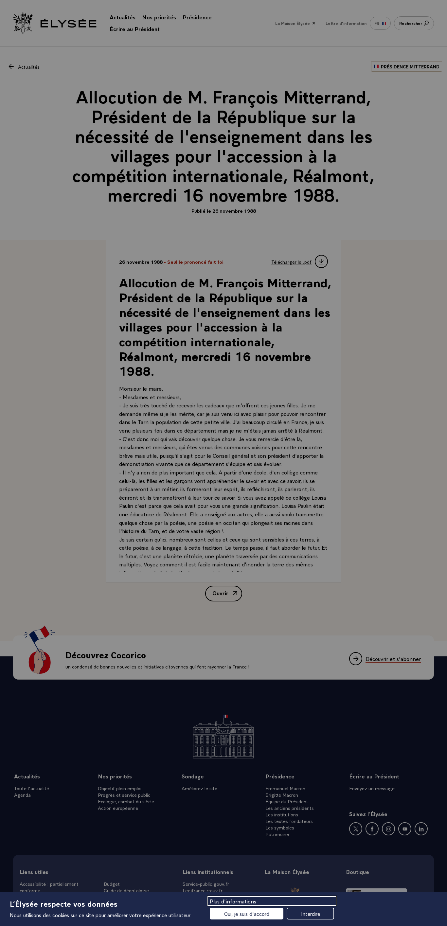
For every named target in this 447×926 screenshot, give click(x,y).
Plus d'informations (233, 901)
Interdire (310, 913)
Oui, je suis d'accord (246, 913)
